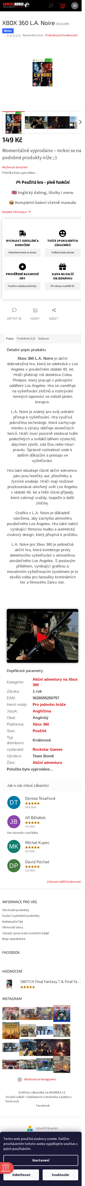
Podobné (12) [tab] (26, 338)
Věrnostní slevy (12, 927)
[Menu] (74, 5)
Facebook (43, 1105)
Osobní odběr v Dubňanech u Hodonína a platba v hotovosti (39, 1099)
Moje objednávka (13, 939)
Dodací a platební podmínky (21, 916)
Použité (39, 731)
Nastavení (40, 1160)
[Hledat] (51, 5)
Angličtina (42, 711)
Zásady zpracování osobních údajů (25, 933)
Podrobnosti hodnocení (61, 35)
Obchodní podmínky (15, 910)
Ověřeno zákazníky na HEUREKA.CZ (42, 1092)
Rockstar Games (47, 749)
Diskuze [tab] (43, 338)
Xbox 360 (41, 724)
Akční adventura (47, 762)
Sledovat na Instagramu (40, 1079)
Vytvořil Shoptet (47, 1128)
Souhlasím (60, 1174)
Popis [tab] (10, 338)
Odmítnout (21, 1174)
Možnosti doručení (14, 167)
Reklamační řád (12, 921)
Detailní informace (14, 212)
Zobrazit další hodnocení (63, 882)
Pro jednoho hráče (49, 704)
